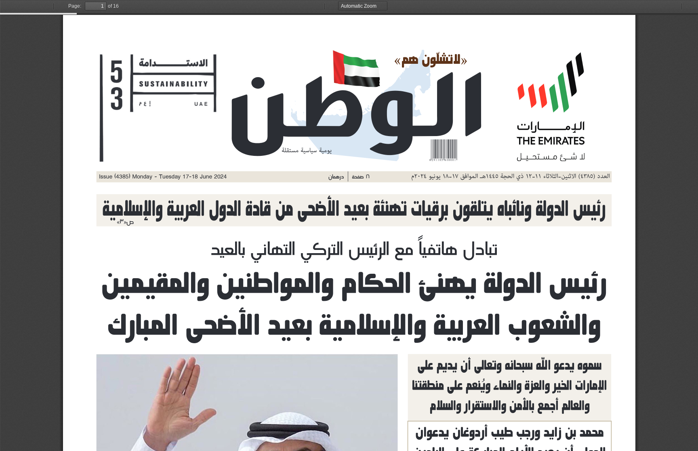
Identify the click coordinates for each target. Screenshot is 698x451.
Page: (74, 6)
